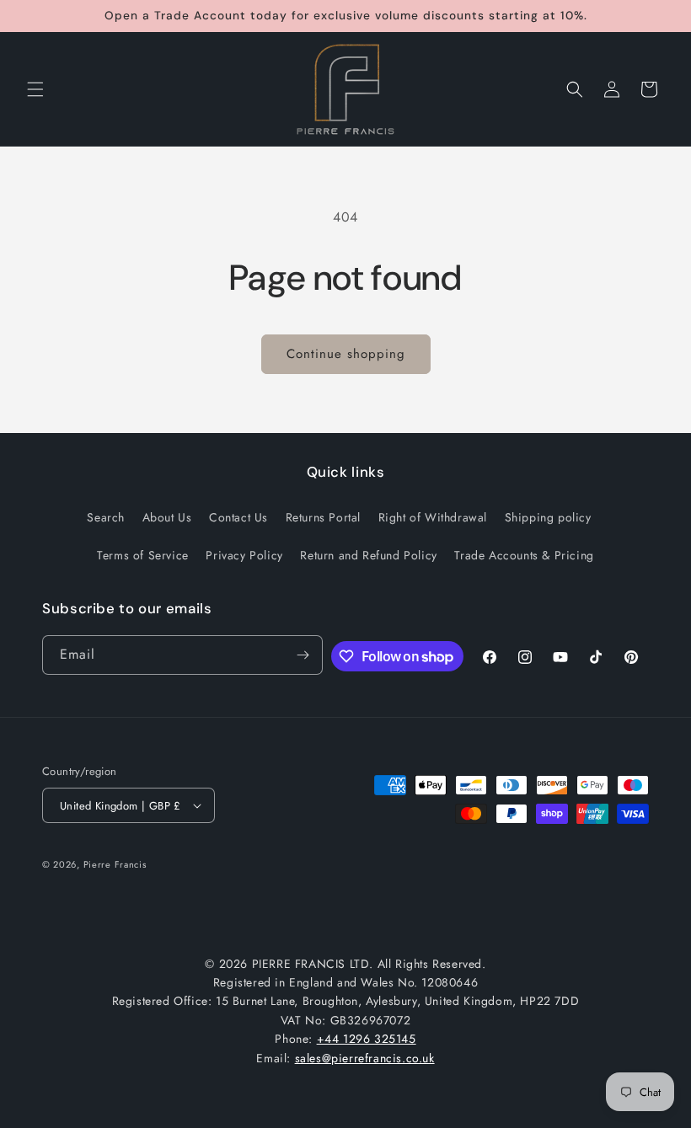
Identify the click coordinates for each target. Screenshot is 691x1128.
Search (106, 517)
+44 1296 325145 (366, 1038)
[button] (35, 89)
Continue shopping (346, 354)
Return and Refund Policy (368, 555)
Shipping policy (548, 517)
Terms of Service (143, 555)
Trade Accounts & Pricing (523, 555)
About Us (167, 517)
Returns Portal (323, 517)
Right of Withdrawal (432, 517)
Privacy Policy (244, 555)
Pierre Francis (115, 864)
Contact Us (238, 517)
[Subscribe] (303, 655)
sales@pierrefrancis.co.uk (365, 1058)
